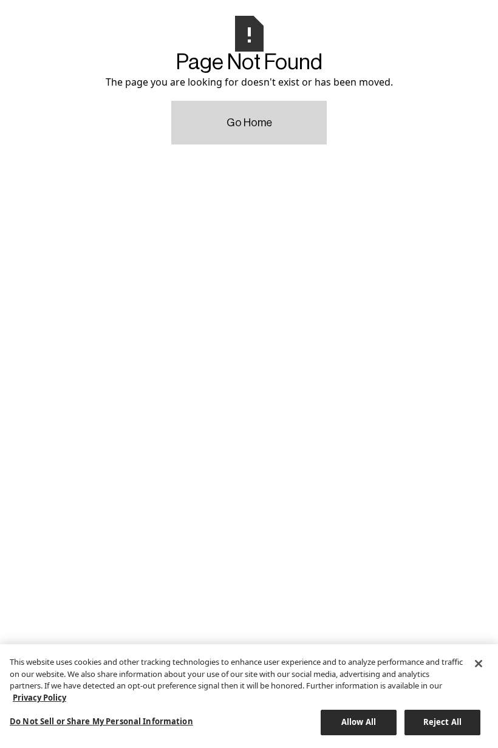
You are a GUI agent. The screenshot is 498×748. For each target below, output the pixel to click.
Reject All (442, 721)
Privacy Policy (39, 697)
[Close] (478, 663)
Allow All (358, 721)
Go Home (249, 122)
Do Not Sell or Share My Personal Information (101, 721)
